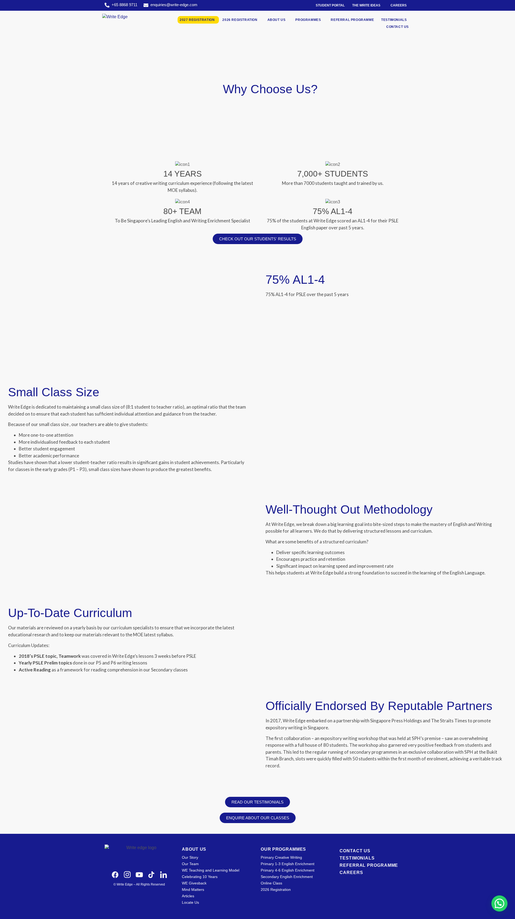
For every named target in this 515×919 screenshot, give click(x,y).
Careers (399, 5)
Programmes (308, 20)
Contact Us (397, 27)
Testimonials (394, 20)
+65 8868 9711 (124, 4)
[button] (499, 903)
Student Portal (330, 5)
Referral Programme (352, 20)
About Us (276, 20)
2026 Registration (239, 20)
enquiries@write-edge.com (173, 4)
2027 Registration (197, 20)
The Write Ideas (366, 5)
